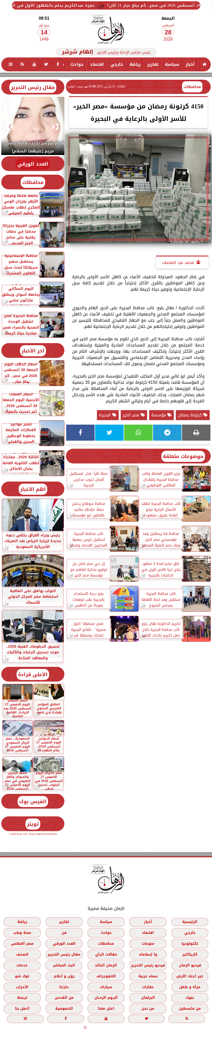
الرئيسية (189, 921)
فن (64, 932)
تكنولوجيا (189, 943)
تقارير (152, 64)
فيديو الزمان (190, 965)
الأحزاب (22, 987)
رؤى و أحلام (64, 976)
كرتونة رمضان (190, 415)
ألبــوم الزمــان (106, 997)
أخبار (190, 64)
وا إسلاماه (148, 954)
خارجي (116, 64)
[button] (55, 126)
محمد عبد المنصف (178, 262)
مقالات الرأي (106, 954)
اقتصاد (97, 64)
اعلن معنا (106, 1008)
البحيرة (105, 415)
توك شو (22, 976)
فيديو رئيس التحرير (148, 965)
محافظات (192, 86)
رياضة (135, 64)
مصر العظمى (22, 943)
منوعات (148, 943)
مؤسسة (159, 415)
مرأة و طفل (189, 987)
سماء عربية (148, 976)
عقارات (148, 987)
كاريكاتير (190, 954)
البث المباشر (64, 965)
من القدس (64, 997)
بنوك (190, 997)
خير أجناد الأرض (189, 976)
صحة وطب (22, 932)
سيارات (106, 987)
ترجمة (22, 997)
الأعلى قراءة (33, 674)
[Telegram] (167, 433)
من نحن (147, 1008)
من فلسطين (190, 1008)
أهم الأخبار (33, 489)
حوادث (77, 64)
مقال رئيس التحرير (33, 87)
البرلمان (148, 997)
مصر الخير (132, 415)
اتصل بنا (22, 1008)
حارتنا (64, 987)
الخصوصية (64, 1008)
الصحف (22, 954)
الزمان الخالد (106, 965)
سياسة (172, 64)
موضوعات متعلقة (183, 456)
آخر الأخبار (32, 351)
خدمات (22, 965)
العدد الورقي (32, 164)
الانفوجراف (106, 976)
